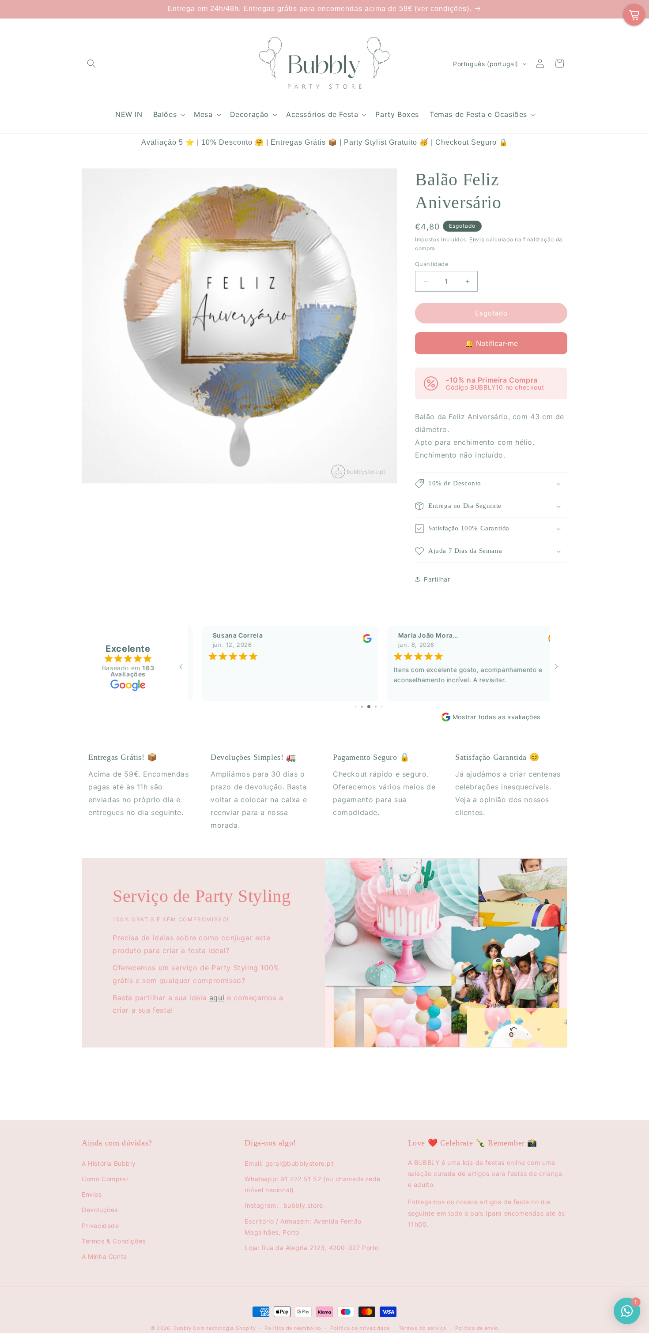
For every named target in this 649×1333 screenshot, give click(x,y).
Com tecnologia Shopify (224, 1328)
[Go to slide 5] (362, 707)
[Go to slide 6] (368, 706)
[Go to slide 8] (382, 706)
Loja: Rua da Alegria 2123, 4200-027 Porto (312, 1247)
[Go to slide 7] (376, 707)
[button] (91, 63)
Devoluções (100, 1209)
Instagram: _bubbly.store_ (285, 1205)
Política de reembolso (292, 1328)
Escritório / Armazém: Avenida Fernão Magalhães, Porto (303, 1226)
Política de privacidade (360, 1328)
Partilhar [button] (437, 579)
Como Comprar (105, 1179)
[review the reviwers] (353, 641)
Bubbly (182, 1328)
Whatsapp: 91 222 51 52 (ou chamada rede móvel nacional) (312, 1184)
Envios (92, 1194)
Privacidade (100, 1225)
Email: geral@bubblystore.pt (289, 1163)
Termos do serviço (423, 1328)
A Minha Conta (104, 1256)
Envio (477, 239)
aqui (216, 997)
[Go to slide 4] (355, 706)
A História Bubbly (109, 1163)
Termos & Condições (114, 1241)
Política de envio (476, 1328)
